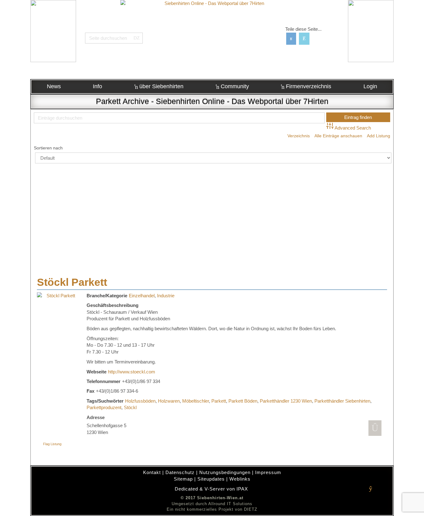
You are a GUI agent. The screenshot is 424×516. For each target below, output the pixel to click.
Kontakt (152, 472)
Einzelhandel (142, 295)
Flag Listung (52, 444)
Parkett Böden (242, 401)
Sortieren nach (48, 148)
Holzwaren (169, 401)
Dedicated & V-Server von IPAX (211, 488)
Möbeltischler (195, 401)
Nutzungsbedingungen (224, 472)
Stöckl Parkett (72, 282)
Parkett (218, 401)
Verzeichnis (298, 135)
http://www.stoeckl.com (131, 371)
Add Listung (378, 135)
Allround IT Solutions (230, 503)
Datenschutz (180, 472)
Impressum (268, 472)
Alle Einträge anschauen (338, 135)
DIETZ (250, 509)
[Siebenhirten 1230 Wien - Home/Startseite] (212, 39)
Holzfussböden (140, 401)
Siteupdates (211, 479)
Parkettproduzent (104, 407)
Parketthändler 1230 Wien (286, 401)
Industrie (165, 295)
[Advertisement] (212, 213)
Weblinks (239, 479)
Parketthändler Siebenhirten (342, 401)
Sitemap (183, 479)
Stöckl (130, 407)
